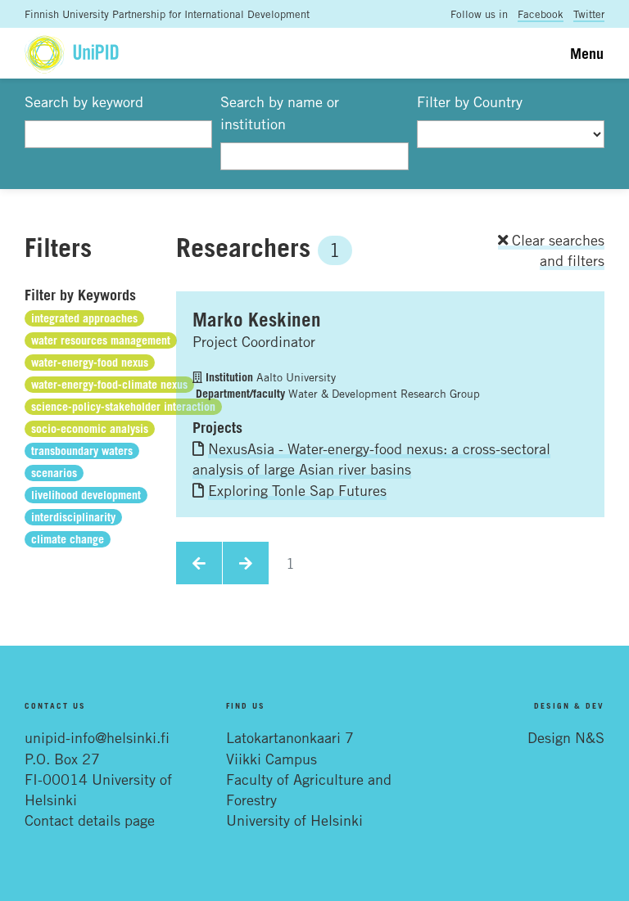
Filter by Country (470, 101)
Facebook (540, 13)
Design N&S (565, 737)
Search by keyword (84, 101)
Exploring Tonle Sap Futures (297, 490)
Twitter (588, 13)
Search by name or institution (279, 112)
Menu (587, 53)
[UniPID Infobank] (72, 53)
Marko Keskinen (256, 319)
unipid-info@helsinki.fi (97, 737)
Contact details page (90, 820)
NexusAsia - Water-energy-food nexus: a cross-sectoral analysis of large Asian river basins (371, 458)
